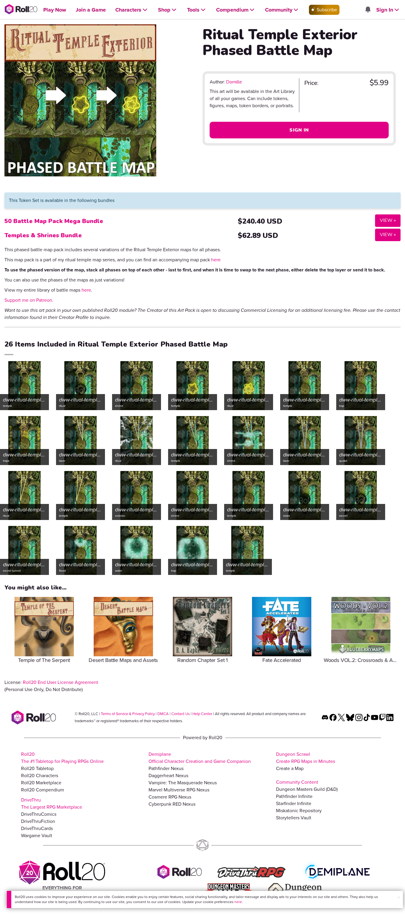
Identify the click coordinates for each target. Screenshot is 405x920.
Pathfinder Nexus (166, 768)
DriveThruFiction (38, 821)
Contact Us (180, 714)
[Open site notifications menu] (367, 10)
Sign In (299, 130)
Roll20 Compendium (42, 789)
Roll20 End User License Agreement (60, 682)
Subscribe (326, 9)
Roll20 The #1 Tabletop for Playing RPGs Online (62, 758)
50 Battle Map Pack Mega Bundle (53, 221)
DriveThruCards (37, 828)
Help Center (202, 714)
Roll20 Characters (39, 775)
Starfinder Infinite (293, 803)
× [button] (399, 897)
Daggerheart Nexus (168, 775)
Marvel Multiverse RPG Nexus (179, 789)
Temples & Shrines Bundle (43, 235)
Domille (234, 82)
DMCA (163, 714)
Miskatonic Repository (299, 810)
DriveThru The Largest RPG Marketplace (51, 803)
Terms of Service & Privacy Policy (128, 714)
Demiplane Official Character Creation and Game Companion (200, 758)
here (238, 902)
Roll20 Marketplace (41, 782)
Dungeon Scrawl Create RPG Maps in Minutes (305, 758)
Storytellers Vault (293, 817)
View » (385, 220)
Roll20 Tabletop (37, 768)
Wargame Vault (36, 835)
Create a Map (290, 768)
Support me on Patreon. (28, 300)
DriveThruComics (38, 814)
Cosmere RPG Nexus (170, 796)
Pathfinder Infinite (294, 796)
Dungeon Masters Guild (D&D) (307, 789)
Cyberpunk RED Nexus (172, 804)
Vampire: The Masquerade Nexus (183, 782)
